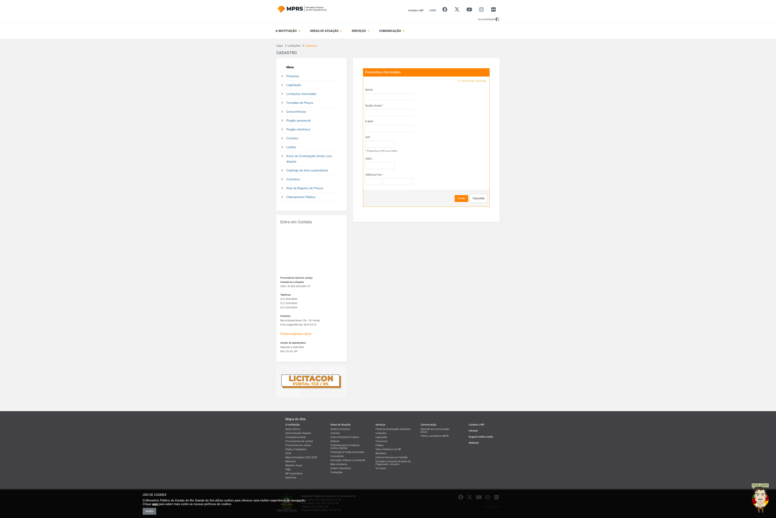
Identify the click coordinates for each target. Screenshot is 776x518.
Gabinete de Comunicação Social (435, 430)
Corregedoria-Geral (295, 437)
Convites (292, 138)
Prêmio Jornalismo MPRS (435, 436)
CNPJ (368, 158)
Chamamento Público (300, 197)
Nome (369, 89)
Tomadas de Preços (299, 103)
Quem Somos (292, 429)
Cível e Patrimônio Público (344, 437)
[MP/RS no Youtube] (469, 10)
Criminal (335, 433)
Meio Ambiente (338, 464)
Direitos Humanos (340, 429)
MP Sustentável (293, 473)
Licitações (294, 45)
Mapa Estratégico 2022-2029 (301, 457)
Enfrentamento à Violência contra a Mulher (345, 447)
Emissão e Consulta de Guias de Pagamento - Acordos (393, 463)
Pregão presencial (298, 120)
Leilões (291, 147)
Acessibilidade (486, 19)
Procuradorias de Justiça (299, 441)
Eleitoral (334, 441)
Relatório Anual (293, 465)
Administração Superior (298, 433)
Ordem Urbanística (340, 468)
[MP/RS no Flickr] (493, 10)
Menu (290, 67)
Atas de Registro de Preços (304, 188)
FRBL (288, 469)
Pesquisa (292, 76)
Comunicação (390, 31)
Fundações (336, 472)
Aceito (149, 511)
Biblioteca (380, 453)
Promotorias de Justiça (298, 445)
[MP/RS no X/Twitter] (457, 10)
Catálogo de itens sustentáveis (307, 170)
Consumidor (337, 456)
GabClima (290, 477)
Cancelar (479, 198)
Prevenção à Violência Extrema (347, 452)
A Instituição (286, 31)
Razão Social (374, 105)
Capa (279, 45)
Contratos (293, 179)
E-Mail (369, 121)
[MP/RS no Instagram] (481, 10)
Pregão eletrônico (298, 129)
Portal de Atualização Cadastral (392, 429)
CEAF (288, 453)
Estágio (379, 445)
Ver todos (380, 468)
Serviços (359, 31)
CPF (367, 137)
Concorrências (296, 111)
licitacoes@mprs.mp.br (296, 334)
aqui (155, 504)
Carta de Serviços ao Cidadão (391, 457)
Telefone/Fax (374, 174)
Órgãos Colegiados (295, 449)
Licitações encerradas (301, 94)
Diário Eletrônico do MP (388, 449)
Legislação (293, 85)
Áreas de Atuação (324, 31)
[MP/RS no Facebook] (445, 10)
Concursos (381, 441)
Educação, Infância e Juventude (347, 460)
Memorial (290, 461)
